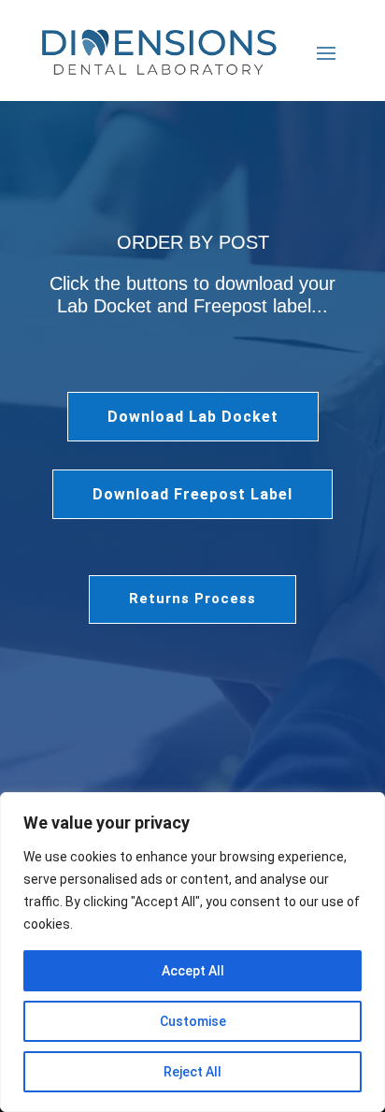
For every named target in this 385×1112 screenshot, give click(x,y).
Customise (193, 1021)
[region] (192, 952)
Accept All (193, 970)
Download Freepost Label (192, 494)
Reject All (192, 1071)
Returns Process (192, 598)
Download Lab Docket (192, 417)
